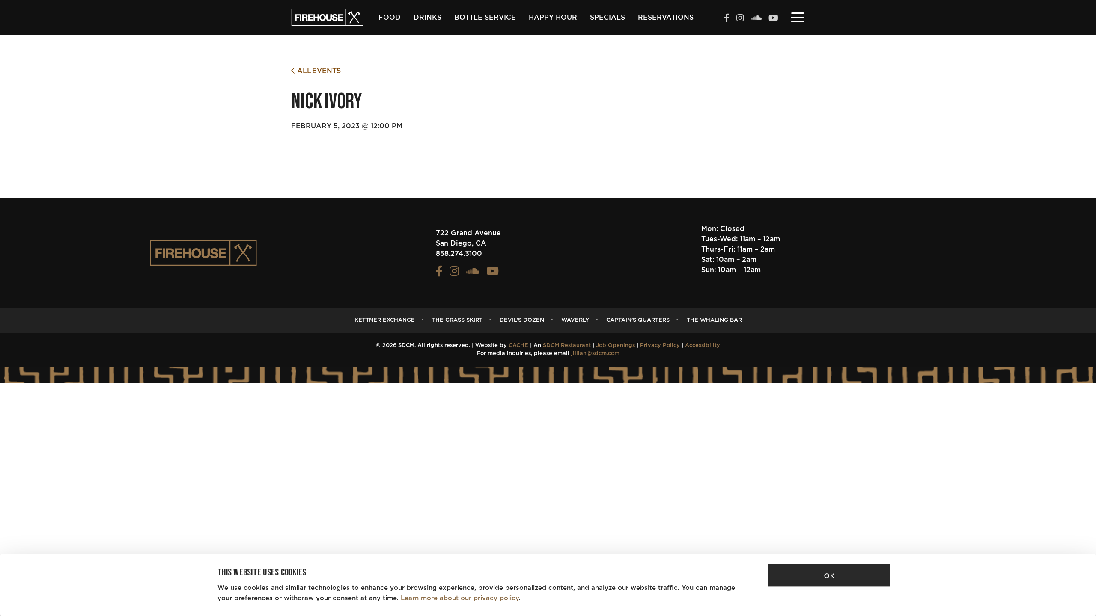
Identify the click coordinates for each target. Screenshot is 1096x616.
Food (389, 17)
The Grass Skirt (457, 320)
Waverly (575, 320)
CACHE (518, 345)
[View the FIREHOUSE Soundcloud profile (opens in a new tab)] (756, 18)
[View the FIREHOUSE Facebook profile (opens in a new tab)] (727, 18)
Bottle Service (485, 17)
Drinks (427, 17)
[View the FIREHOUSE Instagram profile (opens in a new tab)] (740, 18)
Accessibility (702, 345)
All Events (318, 71)
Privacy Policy (660, 345)
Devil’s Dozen (522, 320)
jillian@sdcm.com (595, 353)
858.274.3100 (459, 253)
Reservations (666, 17)
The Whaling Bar (714, 320)
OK (829, 576)
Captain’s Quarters (638, 320)
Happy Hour (553, 17)
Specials (607, 17)
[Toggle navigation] (797, 17)
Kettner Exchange (384, 320)
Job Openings (615, 345)
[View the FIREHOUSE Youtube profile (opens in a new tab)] (773, 18)
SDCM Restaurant (567, 345)
